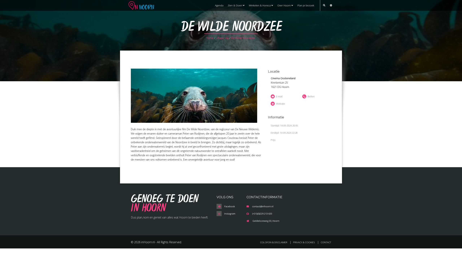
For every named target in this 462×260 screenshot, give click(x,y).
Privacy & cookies (304, 242)
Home (209, 38)
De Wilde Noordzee (243, 38)
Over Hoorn (284, 5)
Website (280, 103)
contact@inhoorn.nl (262, 206)
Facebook (229, 206)
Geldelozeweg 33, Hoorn (265, 220)
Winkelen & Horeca (260, 5)
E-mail (279, 96)
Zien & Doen (235, 5)
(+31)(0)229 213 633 (262, 213)
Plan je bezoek (305, 5)
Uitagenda (222, 38)
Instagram (229, 213)
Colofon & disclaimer (273, 242)
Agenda (219, 5)
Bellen (311, 96)
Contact (326, 242)
